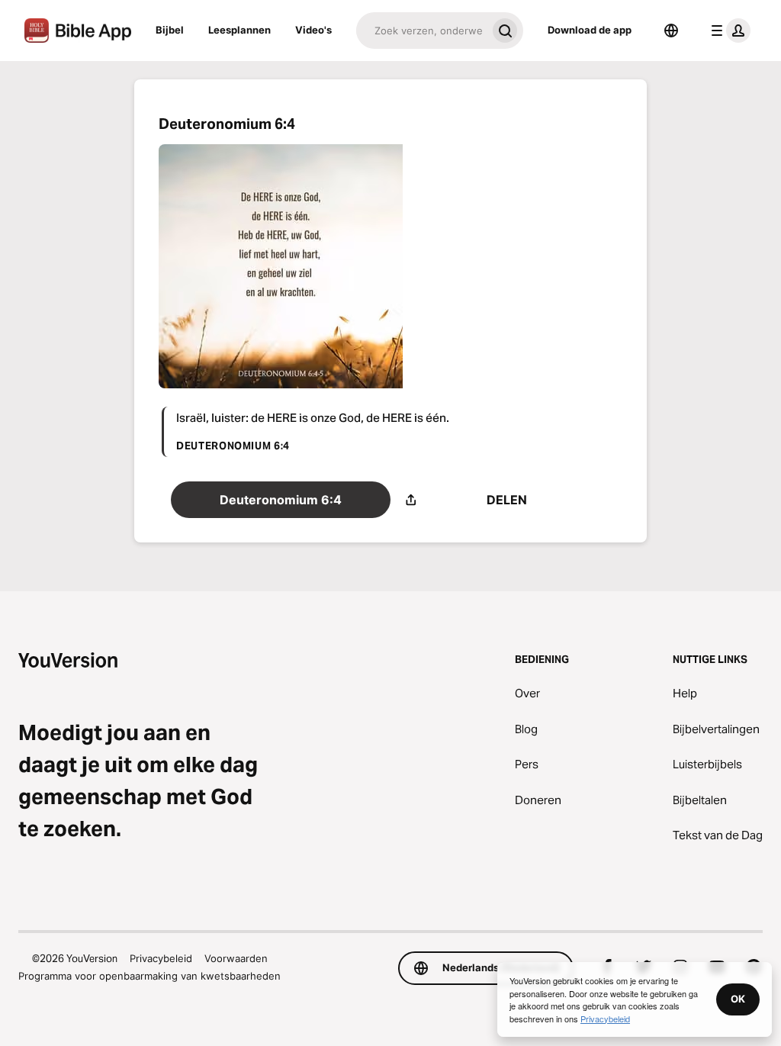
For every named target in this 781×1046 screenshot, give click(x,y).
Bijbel (170, 30)
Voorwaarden (236, 958)
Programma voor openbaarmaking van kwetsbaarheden (149, 976)
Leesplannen (239, 30)
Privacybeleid (161, 958)
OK (738, 999)
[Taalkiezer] (671, 30)
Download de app (590, 30)
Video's (313, 30)
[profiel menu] (728, 30)
